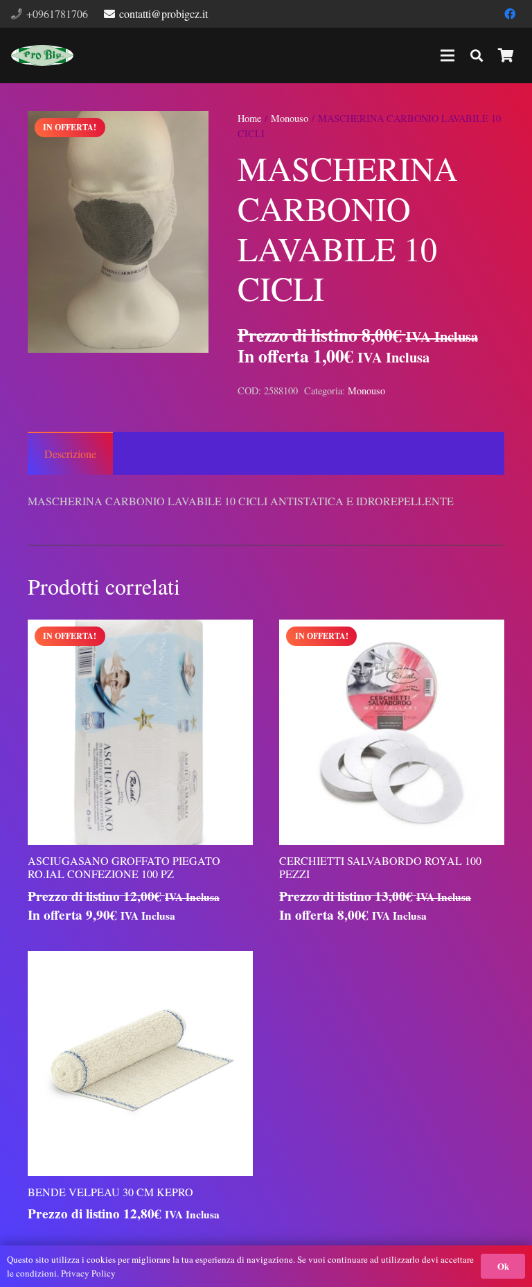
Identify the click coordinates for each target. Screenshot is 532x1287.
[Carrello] (505, 55)
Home (249, 118)
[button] (186, 133)
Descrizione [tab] (70, 453)
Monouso (289, 118)
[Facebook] (510, 14)
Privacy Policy (88, 1273)
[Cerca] (476, 55)
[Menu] (447, 55)
